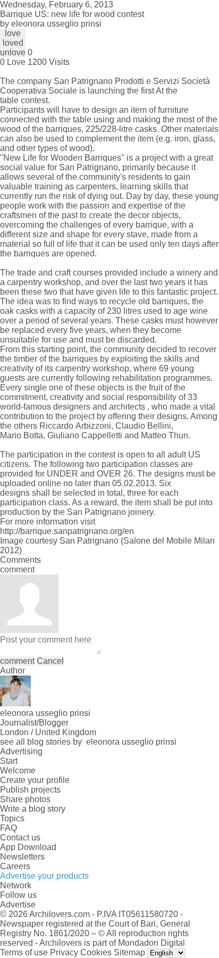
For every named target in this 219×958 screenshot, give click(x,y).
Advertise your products (44, 875)
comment (17, 660)
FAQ (8, 827)
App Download (28, 847)
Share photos (25, 799)
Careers (15, 866)
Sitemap (129, 952)
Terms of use (24, 952)
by (51, 23)
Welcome (18, 770)
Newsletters (22, 856)
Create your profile (35, 780)
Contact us (20, 837)
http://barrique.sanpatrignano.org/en (67, 531)
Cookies (96, 952)
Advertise (18, 904)
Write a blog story (32, 808)
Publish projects (30, 789)
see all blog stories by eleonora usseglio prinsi (88, 741)
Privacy (64, 952)
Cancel (50, 660)
